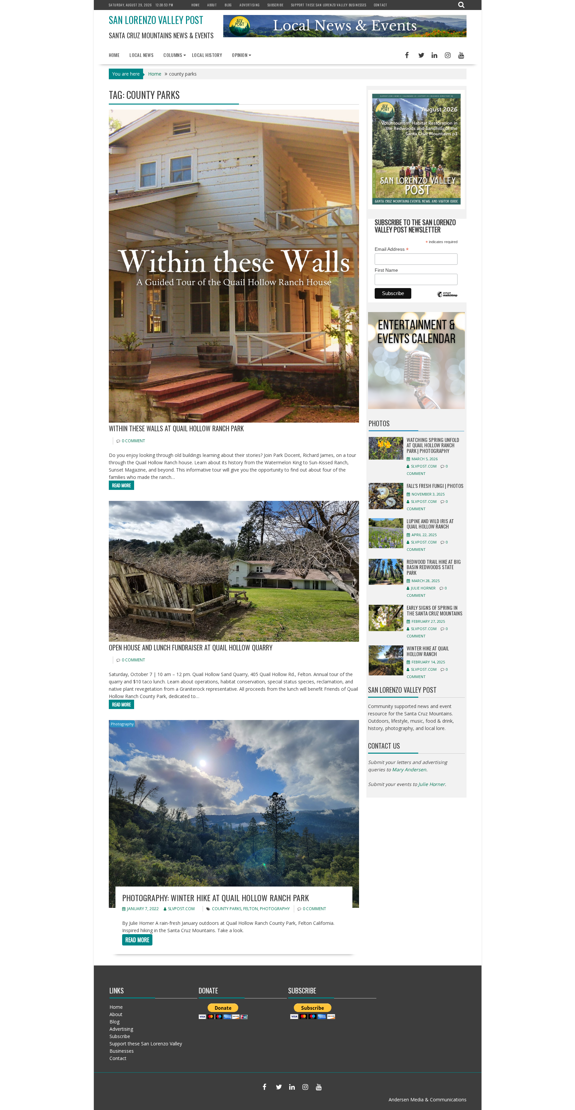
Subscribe (276, 4)
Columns (172, 54)
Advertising (250, 4)
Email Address (392, 249)
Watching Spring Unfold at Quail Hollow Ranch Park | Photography (433, 445)
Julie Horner (423, 587)
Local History (207, 54)
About (212, 4)
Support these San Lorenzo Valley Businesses (328, 4)
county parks (226, 909)
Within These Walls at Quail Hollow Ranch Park (176, 428)
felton (250, 909)
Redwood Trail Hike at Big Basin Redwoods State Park (434, 567)
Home (195, 4)
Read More (121, 485)
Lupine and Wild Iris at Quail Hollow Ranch (430, 523)
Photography (122, 723)
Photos (379, 423)
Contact (380, 4)
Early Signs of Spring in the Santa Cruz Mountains (435, 610)
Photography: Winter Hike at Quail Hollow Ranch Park (215, 898)
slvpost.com (181, 909)
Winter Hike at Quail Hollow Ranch (428, 650)
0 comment (133, 441)
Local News (141, 54)
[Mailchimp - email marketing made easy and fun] (447, 299)
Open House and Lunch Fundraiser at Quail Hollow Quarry (191, 647)
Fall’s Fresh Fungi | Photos (435, 485)
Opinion (239, 54)
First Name (386, 270)
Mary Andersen (409, 769)
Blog (228, 4)
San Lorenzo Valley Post (156, 20)
